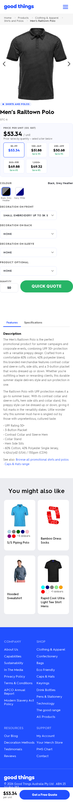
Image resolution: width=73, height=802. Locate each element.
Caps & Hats (45, 676)
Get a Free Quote (44, 795)
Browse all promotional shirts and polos (42, 459)
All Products (45, 716)
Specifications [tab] (33, 322)
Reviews (10, 756)
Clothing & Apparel (47, 17)
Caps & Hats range (17, 464)
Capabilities (12, 656)
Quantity (6, 281)
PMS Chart (44, 749)
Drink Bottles (45, 690)
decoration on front (17, 206)
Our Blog (11, 736)
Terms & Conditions (18, 683)
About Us (11, 649)
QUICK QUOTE (47, 286)
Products (23, 17)
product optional (14, 262)
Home (7, 17)
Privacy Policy (14, 676)
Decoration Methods (19, 742)
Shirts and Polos (14, 20)
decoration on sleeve (17, 243)
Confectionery (47, 656)
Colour (36, 183)
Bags (40, 663)
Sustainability (13, 663)
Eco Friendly (45, 669)
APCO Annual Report (14, 691)
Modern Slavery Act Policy (19, 702)
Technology (45, 703)
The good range (48, 710)
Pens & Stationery (49, 696)
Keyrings (42, 683)
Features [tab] (12, 322)
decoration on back (16, 225)
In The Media (13, 669)
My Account (45, 736)
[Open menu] (65, 7)
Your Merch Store (49, 742)
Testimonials (13, 749)
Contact (42, 756)
